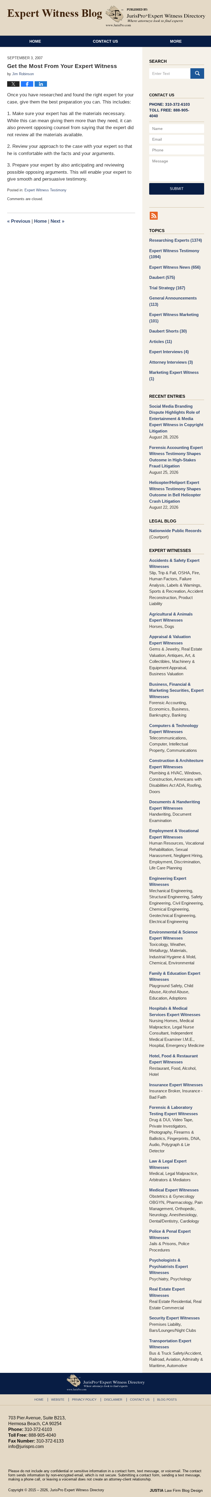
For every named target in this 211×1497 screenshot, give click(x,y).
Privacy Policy (84, 1399)
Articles (160, 341)
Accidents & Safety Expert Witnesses (174, 563)
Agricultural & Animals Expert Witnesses (171, 617)
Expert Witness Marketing (174, 317)
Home (35, 41)
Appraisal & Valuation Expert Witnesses (170, 639)
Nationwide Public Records (175, 530)
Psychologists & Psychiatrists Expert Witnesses (168, 1266)
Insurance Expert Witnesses (176, 1084)
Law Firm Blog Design (176, 1490)
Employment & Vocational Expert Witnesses (174, 833)
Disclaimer (113, 1399)
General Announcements (173, 301)
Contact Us (105, 41)
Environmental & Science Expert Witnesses (173, 935)
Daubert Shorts (168, 331)
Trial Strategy (167, 287)
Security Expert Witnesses (174, 1318)
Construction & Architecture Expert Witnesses (176, 763)
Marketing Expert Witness (174, 375)
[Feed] (153, 216)
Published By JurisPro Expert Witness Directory (156, 16)
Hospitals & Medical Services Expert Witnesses (174, 1011)
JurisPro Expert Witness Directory (77, 1490)
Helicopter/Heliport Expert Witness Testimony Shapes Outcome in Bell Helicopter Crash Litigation (175, 491)
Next (57, 221)
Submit (177, 189)
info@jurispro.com (26, 1446)
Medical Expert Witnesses (174, 1190)
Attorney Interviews (171, 362)
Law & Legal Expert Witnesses (168, 1164)
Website (57, 1399)
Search (197, 73)
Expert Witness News (175, 267)
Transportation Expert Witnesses (170, 1343)
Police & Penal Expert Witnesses (170, 1234)
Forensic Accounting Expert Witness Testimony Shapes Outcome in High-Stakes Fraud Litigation (176, 457)
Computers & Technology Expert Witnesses (173, 728)
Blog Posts (167, 1399)
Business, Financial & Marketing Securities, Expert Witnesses (176, 690)
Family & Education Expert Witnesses (174, 976)
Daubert (162, 277)
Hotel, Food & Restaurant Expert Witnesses (173, 1059)
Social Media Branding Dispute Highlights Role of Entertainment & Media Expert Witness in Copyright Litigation (176, 418)
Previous (18, 221)
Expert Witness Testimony (45, 190)
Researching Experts (175, 240)
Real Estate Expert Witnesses (167, 1292)
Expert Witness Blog (54, 14)
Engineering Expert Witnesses (167, 881)
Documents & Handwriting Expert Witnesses (174, 804)
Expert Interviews (169, 351)
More (176, 41)
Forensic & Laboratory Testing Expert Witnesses (173, 1110)
